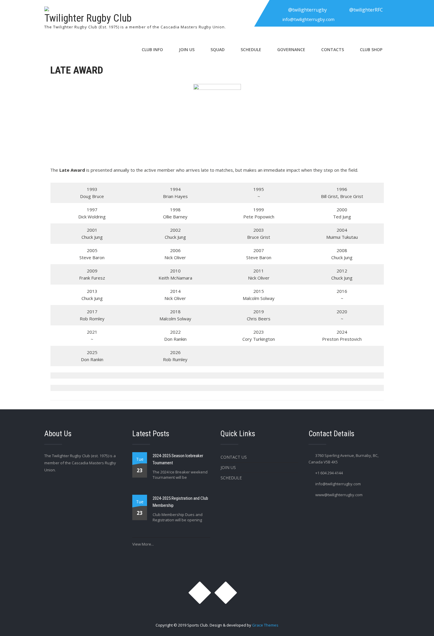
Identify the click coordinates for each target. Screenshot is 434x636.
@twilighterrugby (307, 10)
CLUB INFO (152, 49)
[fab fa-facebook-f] (338, 10)
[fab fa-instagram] (277, 10)
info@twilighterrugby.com (309, 19)
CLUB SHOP (371, 49)
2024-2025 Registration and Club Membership (180, 502)
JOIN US (187, 49)
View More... (143, 544)
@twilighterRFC (366, 10)
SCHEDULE (251, 49)
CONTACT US (234, 457)
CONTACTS (332, 49)
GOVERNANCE (291, 49)
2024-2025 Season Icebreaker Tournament (178, 459)
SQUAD (218, 49)
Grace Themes (265, 625)
